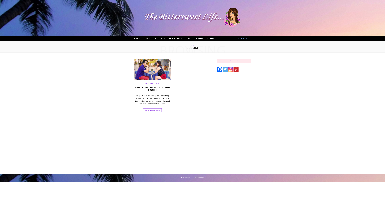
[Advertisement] (229, 89)
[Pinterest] (236, 69)
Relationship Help (152, 83)
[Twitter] (225, 69)
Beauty (147, 38)
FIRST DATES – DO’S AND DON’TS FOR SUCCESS (152, 88)
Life (188, 38)
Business (199, 38)
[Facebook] (219, 69)
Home (136, 38)
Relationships (174, 38)
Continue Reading (152, 110)
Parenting (159, 38)
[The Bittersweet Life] (192, 18)
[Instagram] (230, 69)
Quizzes (210, 38)
